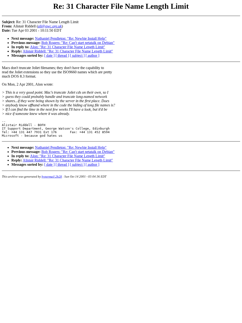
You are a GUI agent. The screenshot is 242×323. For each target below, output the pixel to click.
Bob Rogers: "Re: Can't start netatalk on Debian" (78, 43)
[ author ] (92, 55)
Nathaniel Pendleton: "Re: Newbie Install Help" (71, 38)
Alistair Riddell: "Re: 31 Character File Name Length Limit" (68, 51)
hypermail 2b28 (52, 176)
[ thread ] (62, 55)
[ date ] (49, 55)
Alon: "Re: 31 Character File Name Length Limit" (67, 47)
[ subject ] (77, 55)
